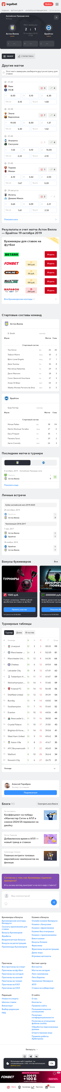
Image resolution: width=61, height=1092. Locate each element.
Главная (5, 10)
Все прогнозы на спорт (13, 966)
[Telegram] (30, 1056)
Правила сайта (39, 1005)
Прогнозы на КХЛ (11, 984)
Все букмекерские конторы (19, 299)
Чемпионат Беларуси (42, 981)
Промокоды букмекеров (14, 946)
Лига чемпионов (40, 974)
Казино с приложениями (44, 935)
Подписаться (30, 792)
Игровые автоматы (41, 956)
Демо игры (37, 952)
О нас (34, 998)
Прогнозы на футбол (12, 970)
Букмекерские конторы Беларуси (14, 921)
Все (56, 561)
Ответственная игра (42, 1032)
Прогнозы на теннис (12, 981)
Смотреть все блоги (48, 803)
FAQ (4, 1012)
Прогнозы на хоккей (12, 977)
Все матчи (37, 966)
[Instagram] (24, 1056)
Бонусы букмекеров (12, 932)
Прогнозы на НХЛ (11, 988)
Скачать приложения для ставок (14, 927)
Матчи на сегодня (41, 970)
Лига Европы (38, 977)
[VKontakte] (36, 1056)
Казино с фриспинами (43, 928)
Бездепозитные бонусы (13, 939)
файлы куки (15, 1065)
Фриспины (37, 945)
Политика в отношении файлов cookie (43, 1022)
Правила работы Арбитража (40, 1037)
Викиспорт (7, 1005)
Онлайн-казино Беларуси (44, 920)
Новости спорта (10, 998)
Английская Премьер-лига (36, 10)
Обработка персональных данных (45, 1028)
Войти (48, 4)
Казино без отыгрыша (43, 931)
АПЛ (34, 984)
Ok (51, 1063)
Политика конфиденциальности (43, 1016)
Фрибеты (6, 936)
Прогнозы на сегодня (13, 974)
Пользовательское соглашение (41, 1010)
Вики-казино (38, 938)
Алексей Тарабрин (21, 784)
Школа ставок (9, 1002)
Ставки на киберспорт (43, 988)
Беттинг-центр (17, 10)
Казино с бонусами (41, 924)
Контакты (36, 1002)
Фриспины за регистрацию (45, 949)
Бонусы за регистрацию (14, 943)
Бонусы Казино (39, 942)
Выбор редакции (10, 1009)
